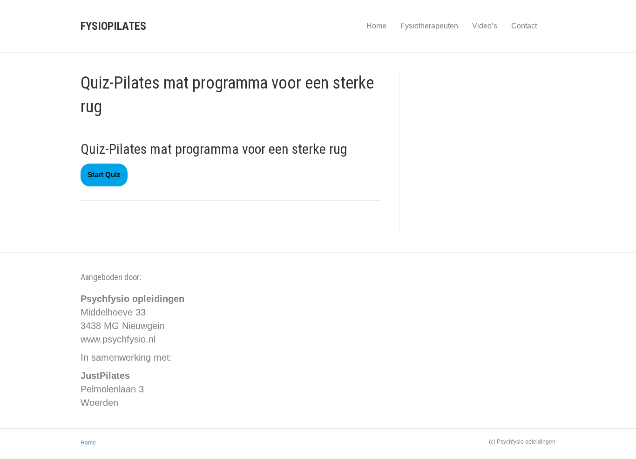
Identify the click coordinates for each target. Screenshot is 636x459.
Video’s (484, 26)
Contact (524, 26)
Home (376, 26)
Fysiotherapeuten (429, 26)
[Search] (549, 26)
